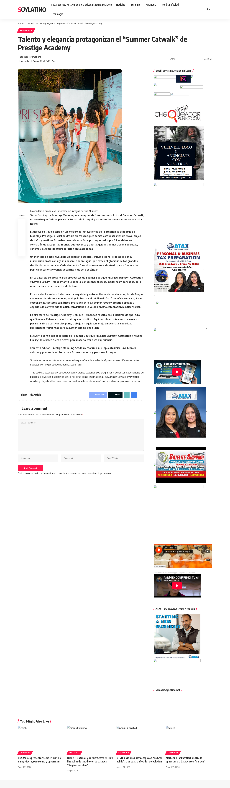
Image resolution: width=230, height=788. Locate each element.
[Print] (192, 58)
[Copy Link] (188, 58)
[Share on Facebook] (178, 58)
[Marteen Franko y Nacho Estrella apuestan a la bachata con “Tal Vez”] (189, 740)
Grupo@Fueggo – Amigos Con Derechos (180, 573)
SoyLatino (32, 9)
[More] (197, 58)
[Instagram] (198, 9)
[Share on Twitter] (183, 58)
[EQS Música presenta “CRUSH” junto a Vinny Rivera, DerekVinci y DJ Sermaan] (41, 740)
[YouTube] (195, 9)
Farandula (26, 30)
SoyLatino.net (159, 573)
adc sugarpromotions (30, 56)
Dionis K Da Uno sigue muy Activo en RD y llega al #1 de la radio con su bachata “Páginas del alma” (90, 761)
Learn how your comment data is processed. (88, 473)
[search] (203, 9)
